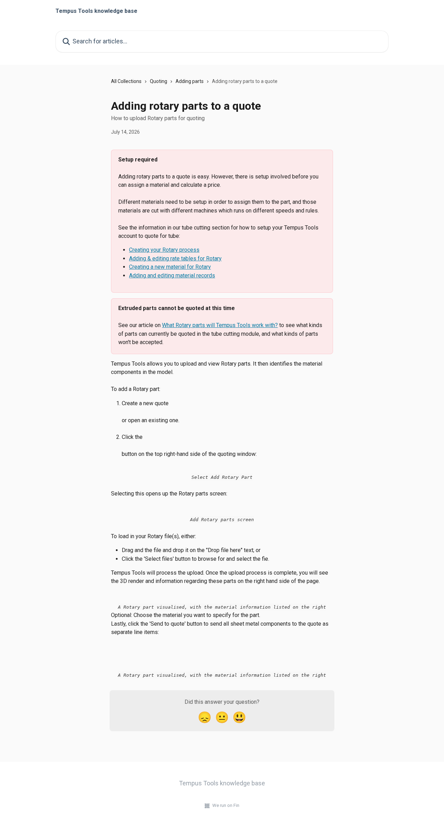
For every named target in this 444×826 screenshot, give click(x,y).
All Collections (126, 81)
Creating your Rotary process (164, 250)
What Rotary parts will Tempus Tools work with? (220, 325)
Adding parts (190, 81)
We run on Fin (225, 805)
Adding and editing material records (172, 275)
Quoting (158, 81)
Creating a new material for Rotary (170, 267)
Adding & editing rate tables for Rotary (175, 258)
